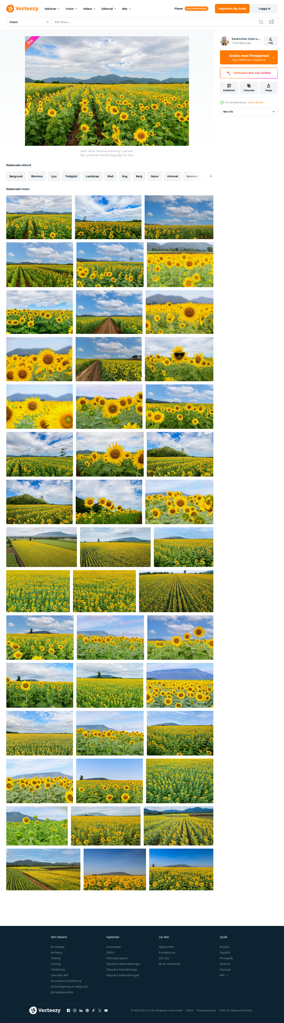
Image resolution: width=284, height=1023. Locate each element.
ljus (54, 176)
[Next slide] (207, 176)
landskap (92, 176)
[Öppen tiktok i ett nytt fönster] (93, 1010)
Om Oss (164, 958)
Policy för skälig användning (235, 1010)
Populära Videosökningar (122, 975)
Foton (70, 9)
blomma (37, 176)
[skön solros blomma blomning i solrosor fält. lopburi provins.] (39, 406)
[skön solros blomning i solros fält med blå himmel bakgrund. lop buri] (115, 869)
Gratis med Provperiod (249, 57)
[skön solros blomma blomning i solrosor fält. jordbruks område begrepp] (39, 217)
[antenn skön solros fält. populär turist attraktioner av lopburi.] (178, 825)
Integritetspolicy (206, 1010)
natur (155, 176)
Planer (178, 8)
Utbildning (58, 969)
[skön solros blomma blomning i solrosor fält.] (108, 217)
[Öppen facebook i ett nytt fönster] (68, 1010)
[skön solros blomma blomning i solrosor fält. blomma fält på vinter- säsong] (109, 685)
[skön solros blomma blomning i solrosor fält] (39, 312)
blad (110, 176)
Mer (124, 9)
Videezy (56, 958)
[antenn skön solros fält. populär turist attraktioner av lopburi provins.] (43, 869)
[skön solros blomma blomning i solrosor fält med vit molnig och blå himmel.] (39, 264)
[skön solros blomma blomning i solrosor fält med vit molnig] (179, 217)
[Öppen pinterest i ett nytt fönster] (87, 1010)
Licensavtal (113, 947)
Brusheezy (57, 947)
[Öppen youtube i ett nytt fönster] (106, 1010)
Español (225, 952)
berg (139, 176)
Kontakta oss (167, 952)
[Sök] (261, 22)
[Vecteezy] (22, 9)
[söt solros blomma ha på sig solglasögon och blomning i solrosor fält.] (179, 359)
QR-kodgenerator (62, 992)
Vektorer (50, 9)
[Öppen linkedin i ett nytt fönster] (81, 1010)
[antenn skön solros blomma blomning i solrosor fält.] (106, 825)
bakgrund (16, 176)
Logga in (264, 8)
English (225, 947)
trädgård (71, 176)
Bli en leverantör (170, 964)
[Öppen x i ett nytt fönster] (99, 1010)
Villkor (189, 1010)
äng (124, 176)
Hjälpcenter (166, 947)
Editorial (107, 9)
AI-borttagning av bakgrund (69, 986)
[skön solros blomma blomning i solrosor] (109, 406)
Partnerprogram (117, 958)
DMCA (110, 952)
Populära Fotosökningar (121, 969)
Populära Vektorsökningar (123, 964)
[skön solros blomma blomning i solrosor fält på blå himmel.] (180, 637)
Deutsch (225, 964)
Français (225, 969)
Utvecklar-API (59, 975)
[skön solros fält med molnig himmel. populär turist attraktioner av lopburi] (180, 454)
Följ (271, 43)
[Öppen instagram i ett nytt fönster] (74, 1010)
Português (226, 958)
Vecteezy (56, 952)
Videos (87, 9)
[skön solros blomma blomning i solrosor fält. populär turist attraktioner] (180, 264)
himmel (172, 176)
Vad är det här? (256, 102)
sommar (192, 176)
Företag (56, 964)
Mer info (228, 111)
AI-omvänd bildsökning (66, 981)
